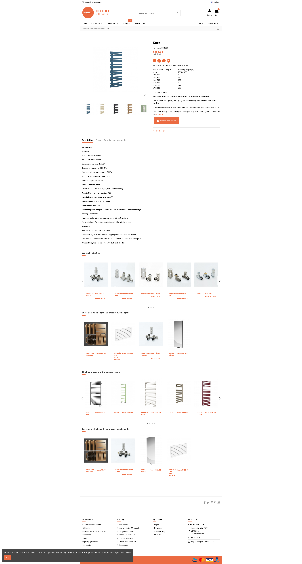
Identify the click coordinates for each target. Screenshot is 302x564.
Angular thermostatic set (177, 294)
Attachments (119, 140)
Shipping (87, 528)
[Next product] (218, 29)
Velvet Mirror (171, 354)
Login (156, 524)
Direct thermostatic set (206, 293)
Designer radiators (126, 531)
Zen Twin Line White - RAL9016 (117, 356)
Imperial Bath (144, 413)
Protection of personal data (94, 531)
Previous (82, 280)
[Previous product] (217, 29)
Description (87, 140)
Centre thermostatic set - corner (95, 294)
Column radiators (126, 538)
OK (7, 558)
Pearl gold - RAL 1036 (90, 354)
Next (219, 280)
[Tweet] (157, 131)
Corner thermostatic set (151, 293)
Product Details (103, 140)
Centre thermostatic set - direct (123, 294)
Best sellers (123, 524)
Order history (159, 531)
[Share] (153, 131)
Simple (116, 412)
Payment (87, 535)
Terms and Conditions (92, 524)
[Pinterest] (163, 131)
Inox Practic (89, 413)
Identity (157, 535)
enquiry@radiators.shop (93, 2)
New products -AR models (129, 528)
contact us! (159, 114)
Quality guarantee (90, 541)
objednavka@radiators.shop (202, 542)
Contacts (87, 545)
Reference (157, 48)
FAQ (85, 538)
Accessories (123, 545)
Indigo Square (199, 413)
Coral (171, 412)
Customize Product (168, 121)
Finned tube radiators (127, 541)
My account (158, 528)
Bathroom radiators (127, 535)
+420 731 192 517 (197, 537)
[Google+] (160, 131)
